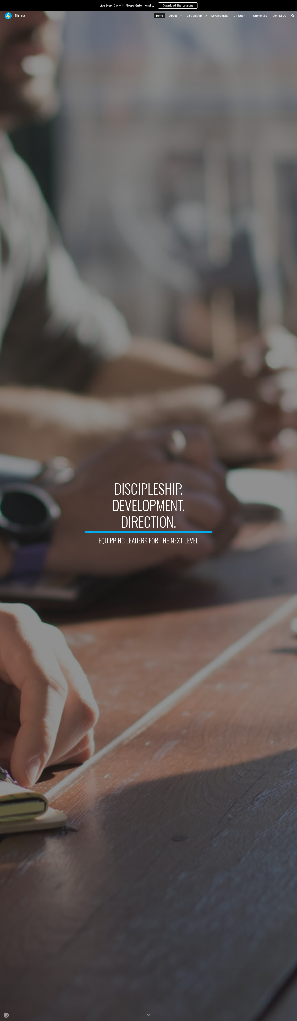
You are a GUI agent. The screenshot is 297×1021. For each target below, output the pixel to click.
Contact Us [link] (279, 15)
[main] (148, 516)
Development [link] (219, 15)
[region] (148, 5)
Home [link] (159, 15)
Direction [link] (239, 15)
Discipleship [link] (194, 15)
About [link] (173, 15)
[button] (293, 16)
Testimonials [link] (259, 15)
